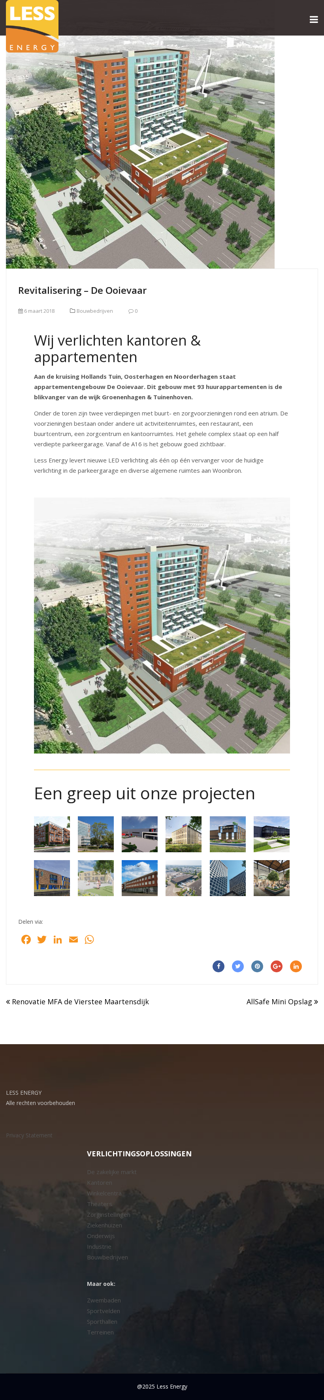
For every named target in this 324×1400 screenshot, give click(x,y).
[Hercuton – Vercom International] (272, 834)
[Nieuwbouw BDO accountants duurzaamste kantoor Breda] (183, 834)
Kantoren (99, 1182)
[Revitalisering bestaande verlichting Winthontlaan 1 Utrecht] (96, 834)
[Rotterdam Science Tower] (228, 878)
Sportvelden (103, 1311)
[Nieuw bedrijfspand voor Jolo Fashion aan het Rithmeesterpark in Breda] (228, 834)
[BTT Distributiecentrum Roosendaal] (140, 834)
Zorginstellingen (108, 1214)
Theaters (99, 1204)
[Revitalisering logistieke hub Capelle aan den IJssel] (183, 878)
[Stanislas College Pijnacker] (52, 878)
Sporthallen (102, 1321)
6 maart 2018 (39, 310)
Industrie (99, 1246)
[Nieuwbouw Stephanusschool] (96, 878)
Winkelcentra (104, 1193)
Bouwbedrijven (95, 310)
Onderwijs (101, 1236)
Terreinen (100, 1332)
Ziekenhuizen (104, 1225)
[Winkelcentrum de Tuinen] (272, 878)
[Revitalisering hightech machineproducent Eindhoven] (140, 878)
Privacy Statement (29, 1135)
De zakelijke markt (112, 1172)
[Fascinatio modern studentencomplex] (52, 834)
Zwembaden (104, 1300)
